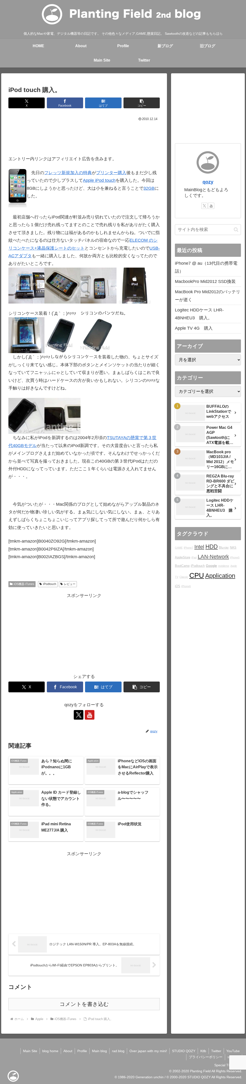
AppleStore (182, 557)
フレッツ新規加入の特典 (68, 172)
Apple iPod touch (99, 180)
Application (220, 575)
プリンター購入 (111, 172)
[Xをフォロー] (78, 715)
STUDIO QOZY (183, 1051)
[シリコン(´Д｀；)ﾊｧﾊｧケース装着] (62, 335)
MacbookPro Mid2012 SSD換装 (205, 281)
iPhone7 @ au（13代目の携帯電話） (206, 267)
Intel (199, 547)
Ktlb (203, 1051)
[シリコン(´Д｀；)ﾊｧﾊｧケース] (26, 335)
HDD (211, 547)
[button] (141, 103)
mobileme (223, 565)
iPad (194, 557)
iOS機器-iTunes (24, 584)
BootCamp (182, 566)
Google (211, 566)
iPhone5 (235, 557)
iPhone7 (188, 547)
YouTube (233, 1051)
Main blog (99, 1051)
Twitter (216, 1051)
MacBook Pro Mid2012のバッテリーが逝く (207, 295)
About (67, 1051)
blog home (50, 1051)
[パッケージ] (62, 285)
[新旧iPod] (26, 415)
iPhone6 (186, 586)
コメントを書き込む (84, 1004)
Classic (183, 576)
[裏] (135, 285)
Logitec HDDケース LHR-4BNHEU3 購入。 (199, 314)
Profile (82, 1051)
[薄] (62, 415)
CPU (196, 575)
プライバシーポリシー (205, 1057)
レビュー (69, 584)
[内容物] (98, 285)
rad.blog (118, 1051)
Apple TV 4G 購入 (194, 328)
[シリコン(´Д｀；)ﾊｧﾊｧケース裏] (98, 335)
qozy (208, 181)
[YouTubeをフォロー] (89, 715)
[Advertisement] (84, 137)
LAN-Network (213, 557)
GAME (179, 547)
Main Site (30, 1051)
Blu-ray (224, 547)
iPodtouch (49, 584)
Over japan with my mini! (148, 1051)
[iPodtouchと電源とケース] (26, 285)
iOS (177, 586)
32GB (148, 188)
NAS (233, 547)
